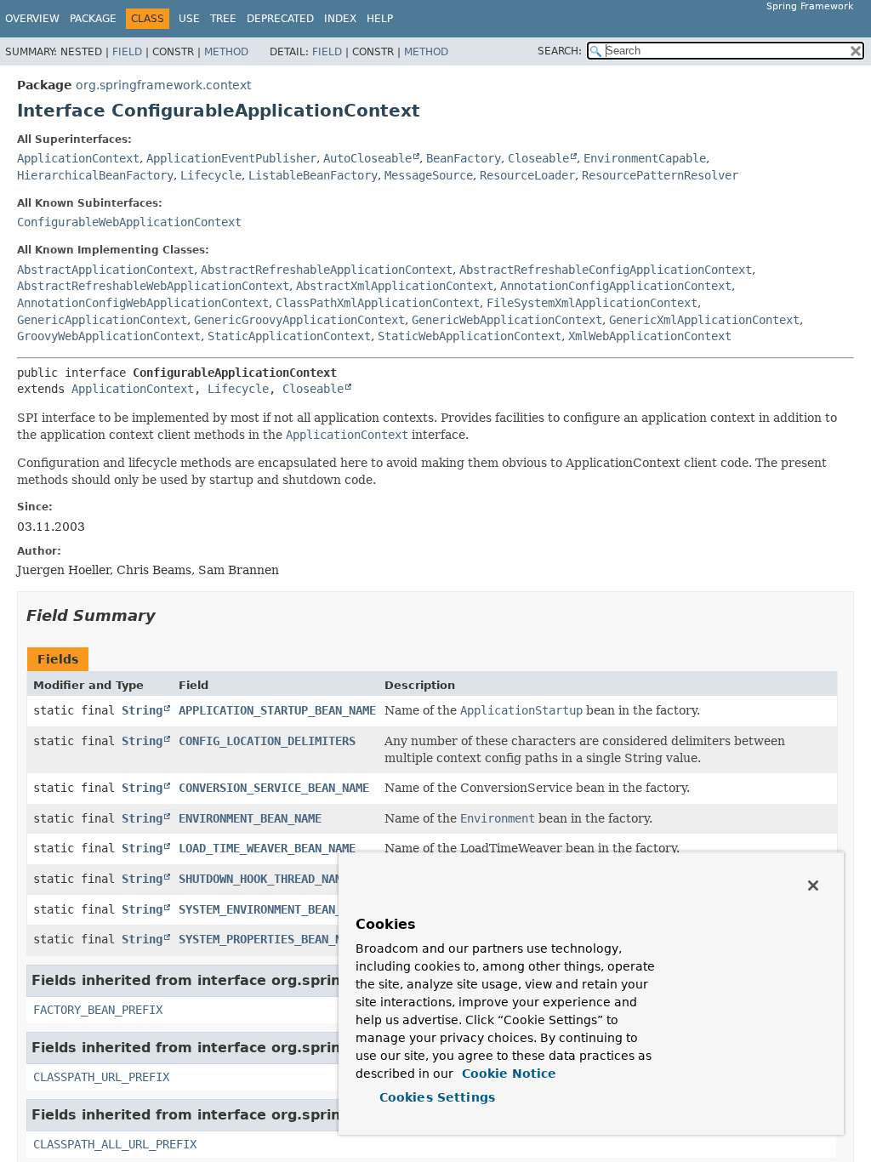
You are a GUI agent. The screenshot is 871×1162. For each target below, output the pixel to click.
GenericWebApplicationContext (507, 320)
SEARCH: (560, 51)
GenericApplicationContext (102, 320)
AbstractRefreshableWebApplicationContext (153, 286)
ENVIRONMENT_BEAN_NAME (250, 818)
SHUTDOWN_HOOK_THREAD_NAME (264, 879)
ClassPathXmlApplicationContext (378, 303)
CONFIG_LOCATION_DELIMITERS (267, 741)
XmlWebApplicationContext (650, 336)
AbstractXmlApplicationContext (394, 286)
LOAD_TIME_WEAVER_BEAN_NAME (267, 848)
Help (380, 19)
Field (127, 52)
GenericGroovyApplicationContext (299, 320)
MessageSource (428, 175)
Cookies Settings (437, 1097)
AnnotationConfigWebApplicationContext (143, 303)
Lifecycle (211, 175)
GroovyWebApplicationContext (109, 336)
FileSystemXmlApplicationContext (592, 303)
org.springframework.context (163, 85)
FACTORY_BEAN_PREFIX (97, 1010)
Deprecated (280, 19)
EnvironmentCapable (645, 158)
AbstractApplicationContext (105, 269)
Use (189, 19)
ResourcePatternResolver (660, 175)
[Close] (813, 885)
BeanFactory (463, 158)
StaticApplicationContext (289, 336)
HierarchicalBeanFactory (95, 175)
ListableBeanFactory (313, 175)
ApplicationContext (78, 158)
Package (93, 19)
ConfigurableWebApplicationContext (129, 222)
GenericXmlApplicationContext (704, 320)
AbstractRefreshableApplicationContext (327, 269)
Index (340, 19)
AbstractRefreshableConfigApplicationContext (605, 269)
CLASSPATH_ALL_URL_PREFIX (114, 1144)
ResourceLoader (527, 175)
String (142, 710)
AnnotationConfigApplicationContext (616, 286)
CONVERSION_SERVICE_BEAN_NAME (274, 788)
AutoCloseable (367, 158)
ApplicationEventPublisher (231, 158)
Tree (223, 19)
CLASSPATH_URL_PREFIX (101, 1077)
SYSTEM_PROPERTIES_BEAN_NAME (270, 939)
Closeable (538, 158)
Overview (32, 19)
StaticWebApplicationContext (469, 336)
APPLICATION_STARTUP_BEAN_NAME (277, 710)
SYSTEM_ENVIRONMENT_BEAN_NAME (274, 909)
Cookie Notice (507, 1073)
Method (226, 52)
